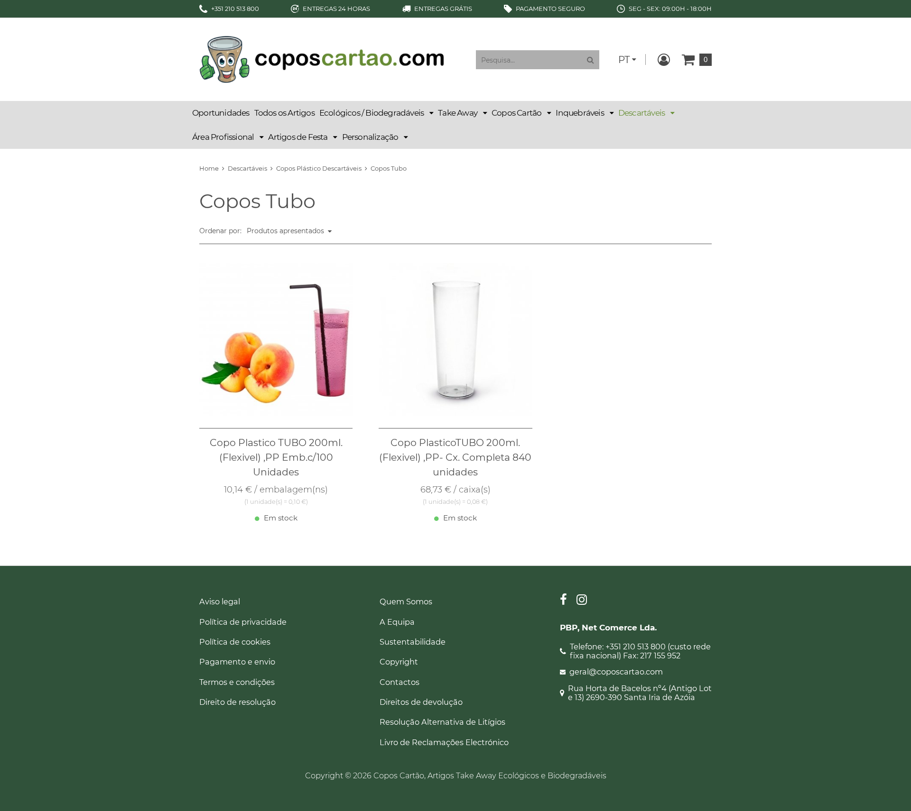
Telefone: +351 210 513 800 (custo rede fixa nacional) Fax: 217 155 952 (640, 651)
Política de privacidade (243, 622)
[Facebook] (563, 601)
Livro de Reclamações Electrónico (444, 742)
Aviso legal (219, 601)
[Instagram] (581, 601)
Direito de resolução (237, 702)
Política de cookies (234, 642)
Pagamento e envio (237, 661)
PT (624, 59)
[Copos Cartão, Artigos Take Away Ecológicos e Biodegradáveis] (321, 59)
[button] (376, 113)
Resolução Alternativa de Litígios (442, 722)
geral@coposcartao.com (616, 671)
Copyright (399, 661)
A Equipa (397, 622)
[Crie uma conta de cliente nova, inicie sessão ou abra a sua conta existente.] (664, 60)
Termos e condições (237, 682)
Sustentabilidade (413, 642)
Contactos (399, 682)
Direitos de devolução (421, 702)
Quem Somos (406, 601)
